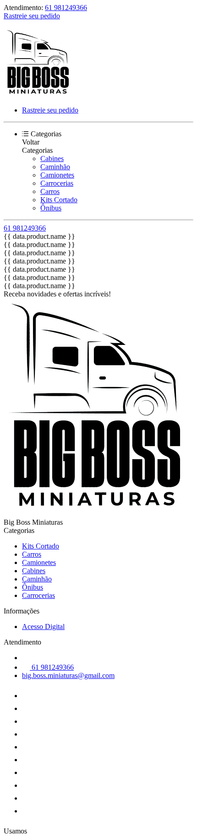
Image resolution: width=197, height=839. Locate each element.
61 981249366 (66, 7)
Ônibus (50, 208)
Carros (50, 191)
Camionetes (57, 175)
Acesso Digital (43, 626)
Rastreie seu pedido (32, 16)
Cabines (52, 158)
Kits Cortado (58, 200)
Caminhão (55, 167)
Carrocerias (56, 183)
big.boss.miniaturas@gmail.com (68, 675)
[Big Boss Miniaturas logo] (38, 94)
